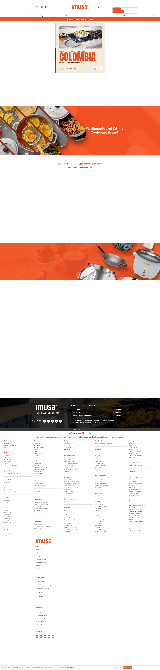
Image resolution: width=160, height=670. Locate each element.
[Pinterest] (60, 421)
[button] (2, 48)
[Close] (158, 667)
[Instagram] (44, 421)
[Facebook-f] (52, 421)
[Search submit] (115, 4)
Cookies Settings (117, 667)
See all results (118, 11)
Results (117, 9)
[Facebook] (45, 636)
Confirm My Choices (127, 667)
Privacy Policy (70, 667)
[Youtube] (56, 421)
